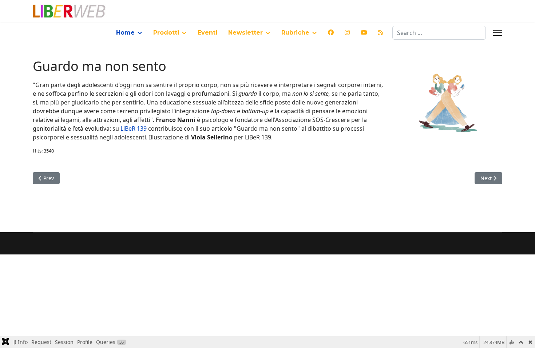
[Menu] (497, 33)
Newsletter (245, 32)
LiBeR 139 (134, 128)
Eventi (207, 32)
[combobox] (439, 33)
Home (125, 32)
